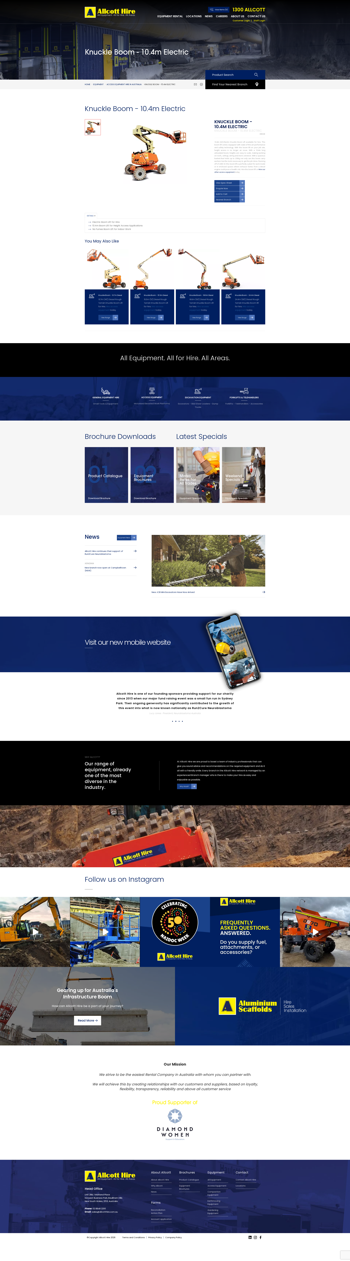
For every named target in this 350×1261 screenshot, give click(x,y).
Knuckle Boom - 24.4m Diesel (247, 295)
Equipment (98, 84)
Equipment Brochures (184, 1178)
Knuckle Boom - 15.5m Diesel (156, 295)
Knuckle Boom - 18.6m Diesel (201, 295)
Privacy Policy (155, 1227)
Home (87, 84)
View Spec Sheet (224, 182)
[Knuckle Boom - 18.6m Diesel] (198, 269)
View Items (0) (221, 9)
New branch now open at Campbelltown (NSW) (105, 569)
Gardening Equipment (213, 1202)
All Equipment (214, 1170)
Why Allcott (157, 1176)
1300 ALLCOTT (249, 10)
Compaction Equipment (214, 1184)
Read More (86, 1011)
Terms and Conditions (133, 1227)
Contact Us (256, 16)
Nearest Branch (223, 199)
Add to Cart (221, 194)
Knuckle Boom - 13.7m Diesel (110, 295)
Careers (222, 16)
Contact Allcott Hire (246, 1170)
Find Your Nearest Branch (229, 84)
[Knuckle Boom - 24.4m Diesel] (243, 269)
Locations (194, 16)
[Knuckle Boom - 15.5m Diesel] (152, 269)
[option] (155, 151)
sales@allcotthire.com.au (105, 1202)
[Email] (195, 84)
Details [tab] (90, 215)
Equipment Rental (170, 16)
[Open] (35, 922)
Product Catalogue (189, 1170)
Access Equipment (217, 1176)
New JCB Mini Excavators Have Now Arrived (173, 592)
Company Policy (173, 1227)
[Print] (201, 84)
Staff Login (259, 20)
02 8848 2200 (99, 1199)
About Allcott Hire (160, 1170)
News (209, 16)
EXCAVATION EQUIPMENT (198, 397)
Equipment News (124, 538)
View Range (105, 317)
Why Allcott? (184, 777)
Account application (161, 1209)
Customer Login (241, 20)
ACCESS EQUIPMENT (151, 397)
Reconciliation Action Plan (158, 1202)
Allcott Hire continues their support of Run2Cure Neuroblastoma (104, 552)
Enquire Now (222, 188)
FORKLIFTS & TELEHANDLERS (244, 397)
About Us (237, 16)
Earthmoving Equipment (214, 1193)
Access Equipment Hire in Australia (124, 84)
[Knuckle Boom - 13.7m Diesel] (107, 269)
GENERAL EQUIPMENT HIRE (105, 397)
